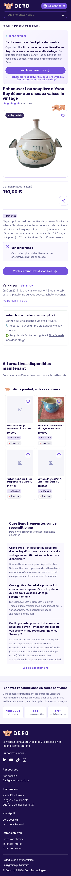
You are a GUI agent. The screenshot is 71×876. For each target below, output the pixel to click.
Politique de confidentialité (18, 860)
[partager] (63, 200)
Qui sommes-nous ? (14, 753)
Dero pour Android (13, 824)
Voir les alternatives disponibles (32, 271)
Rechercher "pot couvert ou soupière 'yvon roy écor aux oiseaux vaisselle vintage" (37, 78)
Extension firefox (12, 843)
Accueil (6, 25)
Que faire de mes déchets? (18, 804)
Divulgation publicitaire (16, 865)
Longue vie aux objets (15, 800)
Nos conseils (10, 776)
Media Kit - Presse (13, 795)
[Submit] (63, 14)
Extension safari (12, 848)
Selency (26, 285)
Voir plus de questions (35, 668)
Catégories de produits (16, 780)
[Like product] (63, 115)
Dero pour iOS (10, 819)
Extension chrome (13, 839)
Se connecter (56, 5)
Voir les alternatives (33, 70)
